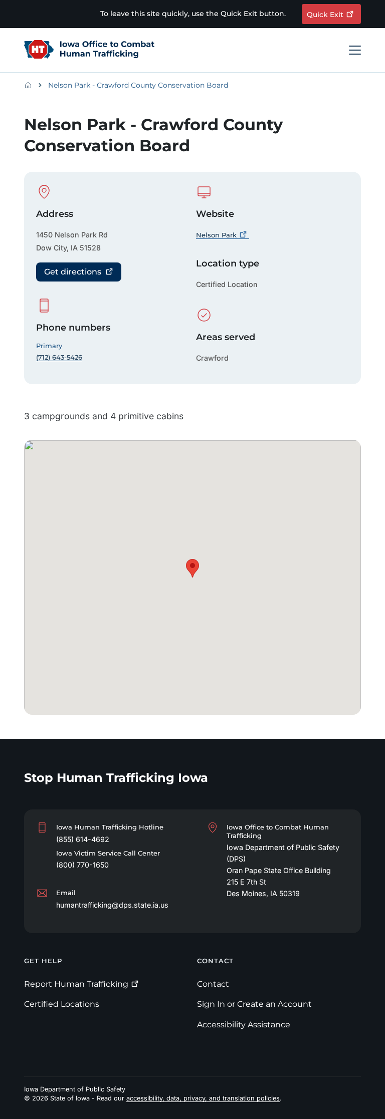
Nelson (216, 235)
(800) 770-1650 (82, 865)
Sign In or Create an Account (254, 1004)
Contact (213, 984)
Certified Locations (61, 1004)
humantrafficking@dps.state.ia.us (112, 905)
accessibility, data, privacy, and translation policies (203, 1098)
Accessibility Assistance (243, 1024)
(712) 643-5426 (59, 357)
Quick (325, 14)
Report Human (76, 984)
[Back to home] (31, 85)
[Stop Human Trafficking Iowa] (89, 50)
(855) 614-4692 (82, 839)
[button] (192, 568)
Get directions (72, 271)
